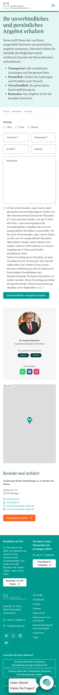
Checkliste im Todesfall (44, 563)
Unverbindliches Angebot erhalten (26, 295)
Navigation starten (17, 518)
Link (39, 287)
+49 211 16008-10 (15, 620)
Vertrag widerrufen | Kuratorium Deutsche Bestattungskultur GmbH (29, 673)
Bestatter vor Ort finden (14, 582)
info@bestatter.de (16, 625)
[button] (30, 420)
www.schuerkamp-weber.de (20, 509)
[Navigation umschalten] (53, 5)
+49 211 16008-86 (44, 555)
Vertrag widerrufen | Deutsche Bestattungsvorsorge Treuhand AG (29, 663)
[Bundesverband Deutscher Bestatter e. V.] (16, 5)
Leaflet (9, 385)
